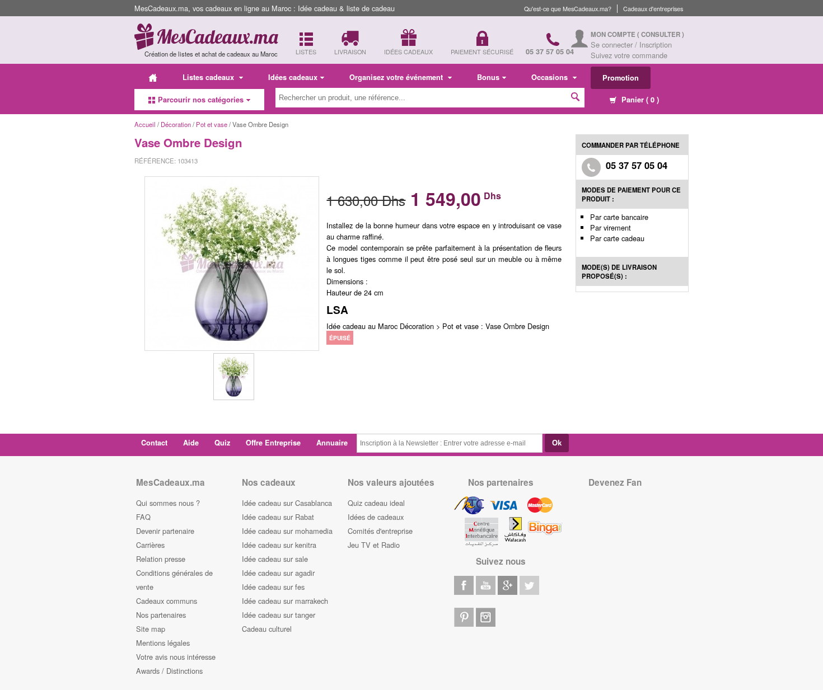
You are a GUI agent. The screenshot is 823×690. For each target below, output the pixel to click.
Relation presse (160, 558)
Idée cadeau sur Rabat (278, 516)
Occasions (550, 77)
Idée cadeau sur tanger (278, 614)
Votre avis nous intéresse (176, 656)
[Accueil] (152, 77)
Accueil (145, 124)
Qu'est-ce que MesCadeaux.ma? (567, 8)
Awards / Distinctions (169, 670)
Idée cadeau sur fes (273, 586)
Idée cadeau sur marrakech (285, 600)
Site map (150, 628)
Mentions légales (163, 642)
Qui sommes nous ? (168, 502)
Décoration (177, 124)
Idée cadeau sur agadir (278, 572)
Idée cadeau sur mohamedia (287, 530)
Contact (154, 443)
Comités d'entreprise (380, 530)
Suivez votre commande (629, 55)
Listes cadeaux (209, 77)
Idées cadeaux (292, 77)
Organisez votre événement (397, 77)
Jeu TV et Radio (374, 544)
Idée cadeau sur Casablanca (287, 502)
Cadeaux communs (166, 600)
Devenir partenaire (165, 530)
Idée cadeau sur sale (275, 558)
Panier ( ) (639, 100)
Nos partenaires (161, 614)
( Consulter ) (660, 34)
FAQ (143, 516)
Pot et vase (211, 124)
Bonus (488, 77)
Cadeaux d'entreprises (653, 8)
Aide (191, 443)
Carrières (150, 544)
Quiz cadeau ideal (376, 502)
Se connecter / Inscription (631, 44)
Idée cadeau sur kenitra (279, 544)
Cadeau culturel (267, 628)
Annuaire (332, 443)
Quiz (222, 443)
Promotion (620, 78)
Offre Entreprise (273, 443)
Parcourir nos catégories (201, 100)
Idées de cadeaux (376, 516)
